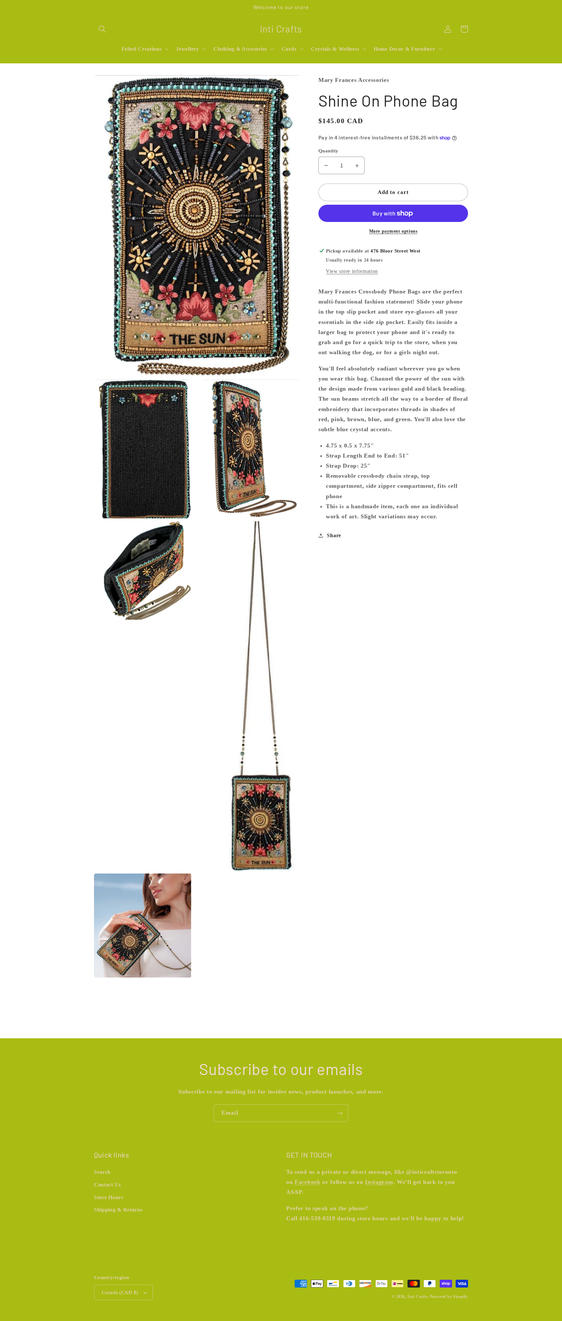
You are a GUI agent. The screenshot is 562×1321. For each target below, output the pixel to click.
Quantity (328, 150)
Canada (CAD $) (120, 1292)
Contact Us (107, 1184)
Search (102, 1172)
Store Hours (108, 1197)
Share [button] (334, 535)
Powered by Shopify (449, 1297)
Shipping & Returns (118, 1209)
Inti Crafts (418, 1297)
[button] (102, 29)
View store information (352, 271)
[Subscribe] (339, 1113)
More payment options (393, 230)
